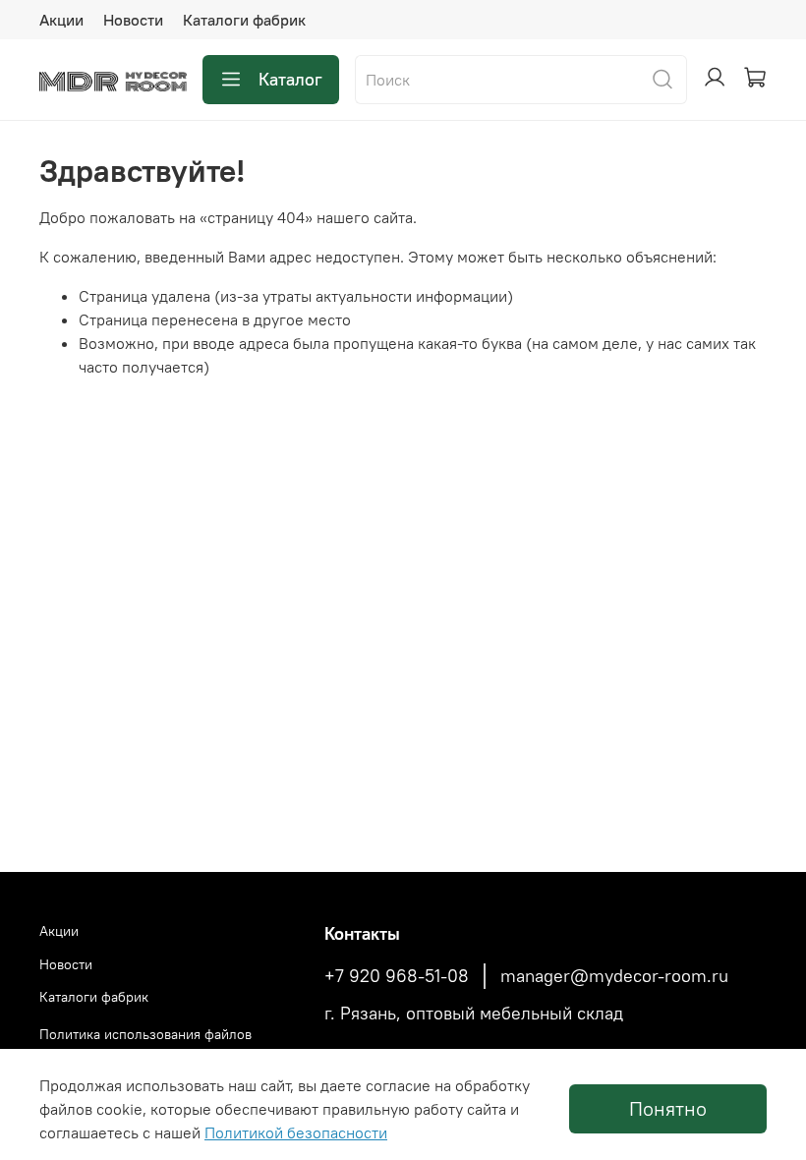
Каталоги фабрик (244, 19)
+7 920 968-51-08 (396, 976)
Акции (61, 19)
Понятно (668, 1108)
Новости (133, 19)
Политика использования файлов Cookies (145, 1045)
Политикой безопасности (295, 1132)
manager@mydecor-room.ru (614, 976)
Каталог (290, 79)
